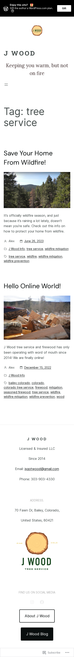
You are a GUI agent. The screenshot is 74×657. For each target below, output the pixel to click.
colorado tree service (19, 387)
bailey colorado (19, 383)
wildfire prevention (16, 261)
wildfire (32, 256)
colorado (38, 383)
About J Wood (37, 616)
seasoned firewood (17, 392)
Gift (64, 8)
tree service (35, 249)
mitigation (55, 387)
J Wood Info (17, 249)
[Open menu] (6, 84)
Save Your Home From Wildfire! (28, 158)
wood (60, 396)
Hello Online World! (32, 286)
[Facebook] (41, 602)
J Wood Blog (37, 634)
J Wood (20, 53)
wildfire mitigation (57, 249)
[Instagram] (32, 602)
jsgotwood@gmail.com (42, 469)
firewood (41, 387)
